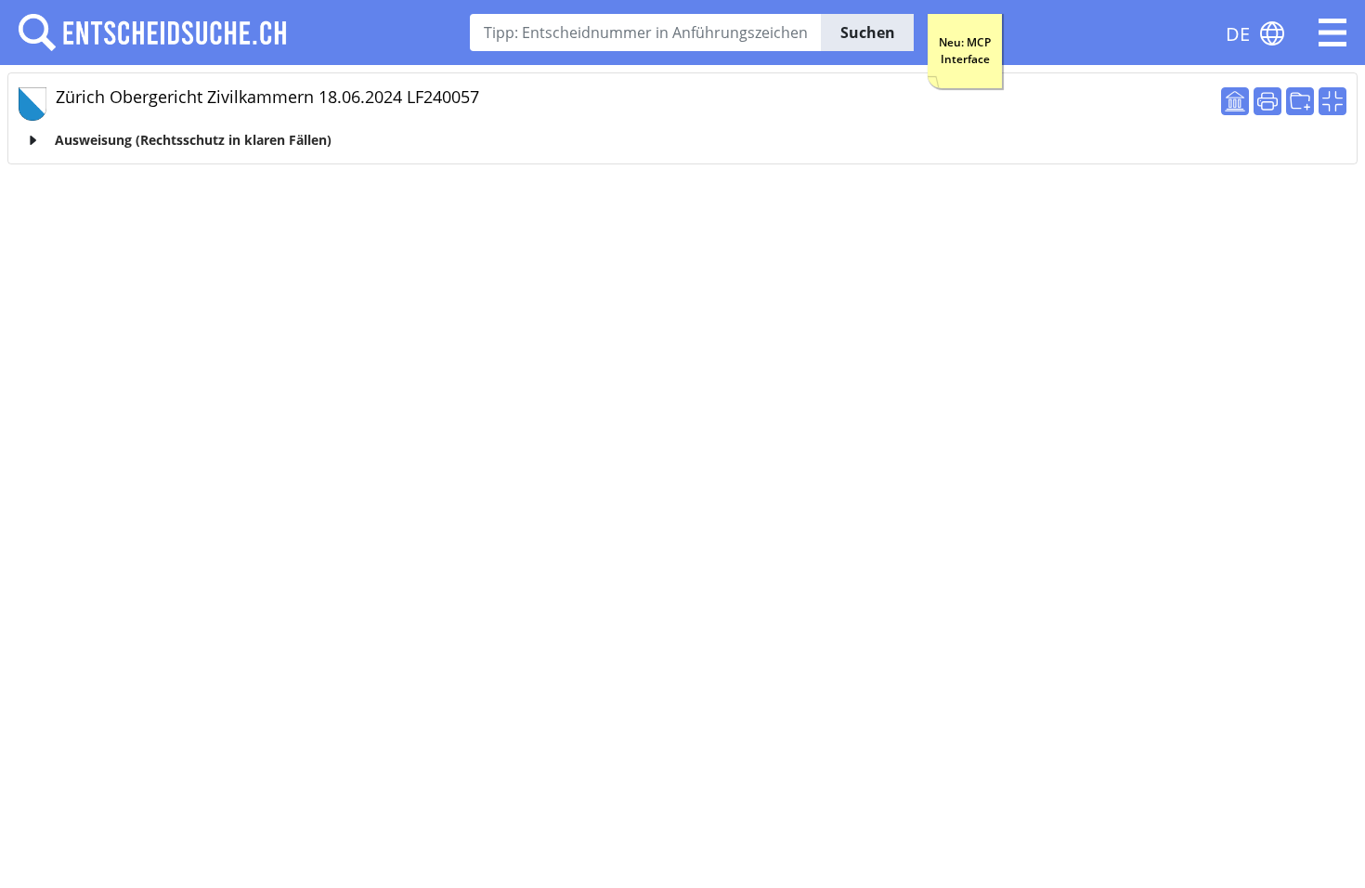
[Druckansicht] (1267, 101)
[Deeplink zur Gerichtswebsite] (1235, 101)
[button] (1332, 32)
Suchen (867, 32)
